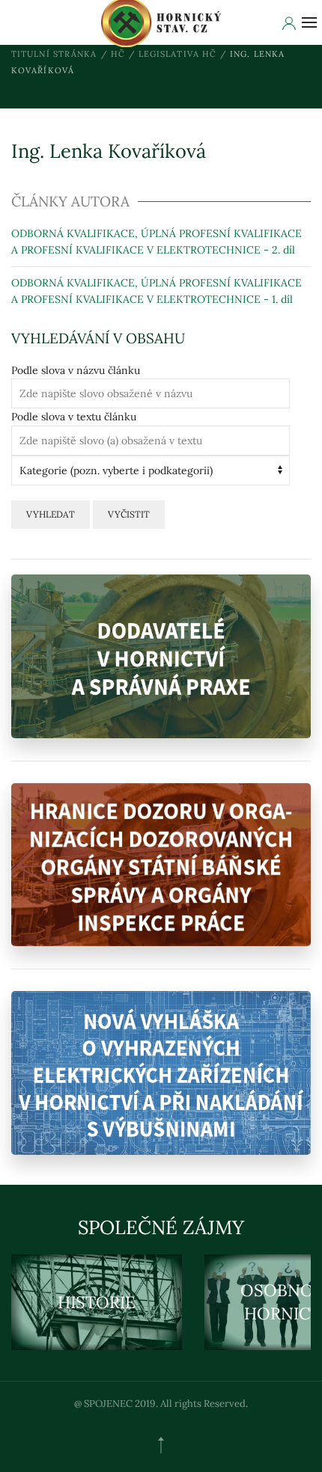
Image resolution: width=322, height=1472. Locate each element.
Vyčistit (129, 514)
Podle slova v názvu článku (75, 370)
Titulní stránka (54, 54)
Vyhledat (50, 514)
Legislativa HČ (177, 54)
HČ (118, 54)
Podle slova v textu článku (73, 416)
